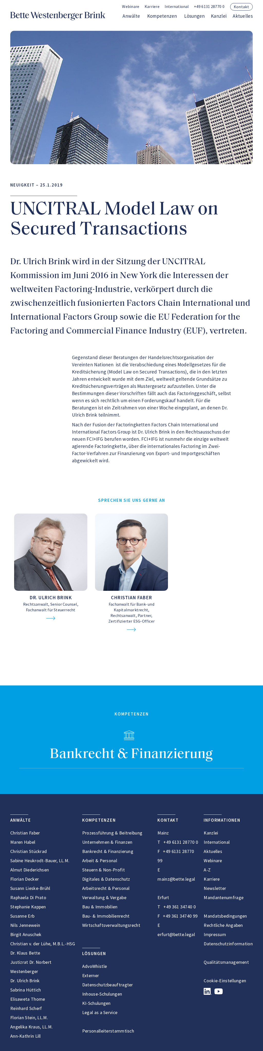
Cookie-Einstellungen (225, 981)
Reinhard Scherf (26, 1008)
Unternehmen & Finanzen (107, 842)
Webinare (130, 6)
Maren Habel (22, 842)
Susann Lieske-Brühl (30, 888)
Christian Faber (131, 597)
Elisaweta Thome (27, 999)
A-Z (207, 870)
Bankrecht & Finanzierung (131, 755)
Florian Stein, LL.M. (29, 1017)
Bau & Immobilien (100, 907)
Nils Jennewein (25, 925)
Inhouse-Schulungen (102, 994)
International (217, 842)
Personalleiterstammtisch (108, 1031)
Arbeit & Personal (99, 860)
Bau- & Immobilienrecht (106, 916)
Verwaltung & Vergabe (104, 897)
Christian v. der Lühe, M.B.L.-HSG (42, 944)
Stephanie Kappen (28, 907)
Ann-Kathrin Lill (25, 1036)
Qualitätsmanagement (226, 962)
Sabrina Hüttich (25, 990)
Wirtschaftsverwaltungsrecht (111, 925)
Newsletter (215, 888)
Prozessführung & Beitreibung (112, 833)
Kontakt (241, 6)
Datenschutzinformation (228, 944)
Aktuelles (243, 16)
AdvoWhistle (94, 966)
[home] (57, 16)
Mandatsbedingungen (225, 916)
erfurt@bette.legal (176, 934)
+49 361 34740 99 (180, 916)
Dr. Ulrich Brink (51, 597)
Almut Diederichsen (29, 870)
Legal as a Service (99, 1012)
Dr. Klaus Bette (25, 953)
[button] (177, 7)
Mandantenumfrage (223, 897)
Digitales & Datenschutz (106, 879)
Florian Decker (24, 879)
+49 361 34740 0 (179, 907)
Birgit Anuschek (26, 934)
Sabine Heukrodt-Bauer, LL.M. (39, 860)
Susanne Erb (22, 916)
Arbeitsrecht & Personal (106, 888)
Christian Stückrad (28, 851)
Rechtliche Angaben (223, 925)
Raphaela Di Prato (28, 897)
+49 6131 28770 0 (209, 6)
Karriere (152, 6)
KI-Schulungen (96, 1003)
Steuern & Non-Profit (103, 870)
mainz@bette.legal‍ (176, 879)
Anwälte (131, 16)
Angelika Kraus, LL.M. (31, 1027)
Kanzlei (219, 16)
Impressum (215, 934)
